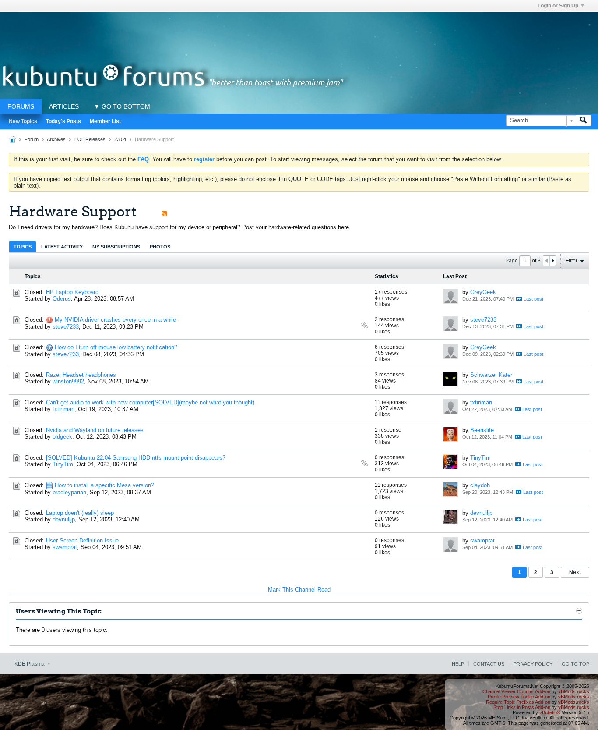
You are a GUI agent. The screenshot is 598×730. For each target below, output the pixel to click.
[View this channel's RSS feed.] (164, 211)
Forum (32, 139)
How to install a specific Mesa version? (104, 485)
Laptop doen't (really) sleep (80, 513)
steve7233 (66, 326)
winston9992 (68, 381)
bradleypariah (69, 492)
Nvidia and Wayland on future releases (95, 430)
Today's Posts (63, 121)
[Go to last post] (529, 298)
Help (458, 663)
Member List (105, 121)
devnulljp (64, 519)
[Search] (583, 120)
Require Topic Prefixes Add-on (518, 702)
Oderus (62, 298)
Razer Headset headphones (81, 375)
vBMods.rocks (573, 691)
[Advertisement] (299, 32)
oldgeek (62, 436)
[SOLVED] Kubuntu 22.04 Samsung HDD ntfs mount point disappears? (135, 457)
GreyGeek (483, 292)
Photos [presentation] (160, 246)
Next (575, 572)
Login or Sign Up (558, 6)
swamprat (65, 547)
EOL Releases (90, 139)
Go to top (575, 663)
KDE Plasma (30, 664)
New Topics (23, 121)
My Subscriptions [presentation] (116, 246)
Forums (20, 106)
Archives (56, 139)
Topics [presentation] (23, 246)
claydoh (480, 485)
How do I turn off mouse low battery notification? (116, 347)
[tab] (22, 246)
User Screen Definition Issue (82, 540)
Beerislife (482, 430)
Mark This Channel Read (299, 589)
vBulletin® (549, 712)
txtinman (63, 409)
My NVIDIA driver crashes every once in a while (115, 319)
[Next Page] (552, 261)
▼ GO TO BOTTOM (122, 106)
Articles (64, 106)
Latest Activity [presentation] (62, 246)
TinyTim (63, 464)
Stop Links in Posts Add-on (521, 707)
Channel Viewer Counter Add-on (516, 691)
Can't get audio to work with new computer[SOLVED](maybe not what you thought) (150, 402)
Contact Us (488, 663)
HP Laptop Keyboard (72, 292)
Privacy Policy (533, 663)
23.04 (120, 139)
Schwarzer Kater (491, 375)
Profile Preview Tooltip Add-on (519, 696)
